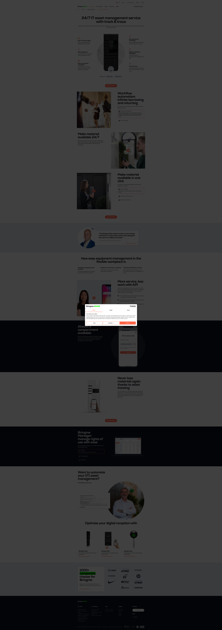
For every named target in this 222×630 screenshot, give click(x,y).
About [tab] (128, 310)
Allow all (127, 322)
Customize (110, 322)
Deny (94, 322)
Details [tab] (111, 310)
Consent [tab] (93, 310)
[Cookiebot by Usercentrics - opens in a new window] (131, 306)
